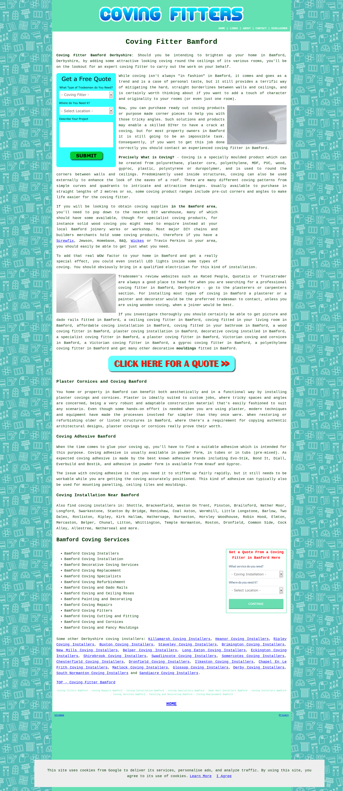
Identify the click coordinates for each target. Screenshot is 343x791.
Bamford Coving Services (92, 540)
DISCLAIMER (279, 28)
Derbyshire (92, 639)
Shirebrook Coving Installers (114, 656)
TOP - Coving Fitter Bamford (85, 682)
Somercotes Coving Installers (253, 656)
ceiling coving (144, 320)
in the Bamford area (193, 207)
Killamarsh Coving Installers (179, 639)
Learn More (201, 776)
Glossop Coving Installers (200, 668)
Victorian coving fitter (116, 343)
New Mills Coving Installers (87, 650)
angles (154, 119)
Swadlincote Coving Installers (183, 656)
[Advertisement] (253, 231)
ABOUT (247, 28)
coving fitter (134, 67)
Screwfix (65, 241)
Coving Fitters (97, 611)
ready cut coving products (197, 108)
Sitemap (59, 715)
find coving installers (91, 506)
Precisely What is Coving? (146, 157)
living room (267, 320)
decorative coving (219, 331)
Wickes (137, 241)
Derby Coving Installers (258, 668)
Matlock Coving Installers (140, 668)
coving (165, 61)
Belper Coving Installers (150, 650)
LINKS (234, 28)
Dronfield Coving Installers (159, 662)
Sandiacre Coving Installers (168, 673)
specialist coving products (176, 218)
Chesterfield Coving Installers (90, 662)
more (132, 528)
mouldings (186, 348)
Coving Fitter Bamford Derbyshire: (95, 55)
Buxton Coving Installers (126, 645)
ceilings (206, 61)
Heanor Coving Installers (242, 639)
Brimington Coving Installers (253, 645)
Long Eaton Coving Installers (214, 650)
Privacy (284, 715)
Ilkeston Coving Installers (224, 662)
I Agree (224, 776)
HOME (222, 28)
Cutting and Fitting (118, 616)
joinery (98, 229)
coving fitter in (102, 337)
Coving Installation (102, 559)
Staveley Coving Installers (187, 645)
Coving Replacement (101, 571)
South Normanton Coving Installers (92, 673)
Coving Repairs (97, 605)
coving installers (124, 639)
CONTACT (261, 28)
